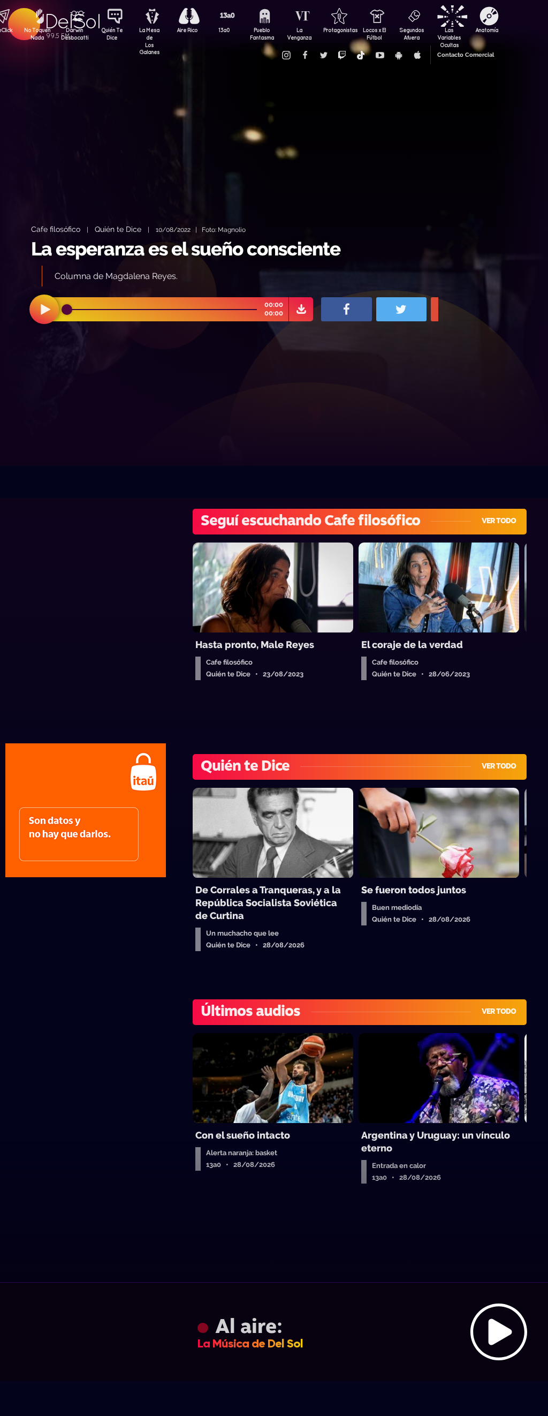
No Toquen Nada (37, 34)
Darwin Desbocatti (74, 34)
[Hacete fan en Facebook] (304, 55)
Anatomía (486, 30)
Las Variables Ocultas (449, 35)
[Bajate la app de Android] (398, 55)
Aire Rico (187, 30)
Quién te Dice (118, 229)
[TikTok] (361, 55)
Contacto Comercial (465, 54)
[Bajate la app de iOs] (417, 55)
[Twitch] (342, 55)
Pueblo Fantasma (262, 34)
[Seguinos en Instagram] (286, 55)
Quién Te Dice (112, 34)
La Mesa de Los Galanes (149, 35)
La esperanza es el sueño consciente (185, 249)
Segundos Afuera (411, 34)
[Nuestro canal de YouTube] (379, 55)
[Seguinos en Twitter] (323, 55)
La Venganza (299, 34)
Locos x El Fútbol (374, 34)
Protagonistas (336, 30)
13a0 (224, 30)
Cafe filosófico (55, 229)
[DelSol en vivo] (274, 1331)
